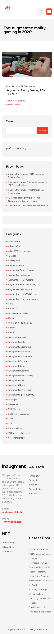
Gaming (12, 327)
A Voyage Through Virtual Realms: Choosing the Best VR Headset (24, 199)
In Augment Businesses (19, 351)
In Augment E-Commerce (20, 356)
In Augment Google (17, 366)
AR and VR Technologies (19, 251)
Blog (8, 86)
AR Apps (12, 255)
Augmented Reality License (21, 279)
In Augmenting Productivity (21, 394)
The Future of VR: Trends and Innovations (28, 205)
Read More (11, 104)
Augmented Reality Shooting (22, 284)
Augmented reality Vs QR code (23, 294)
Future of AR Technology (23, 86)
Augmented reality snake (20, 289)
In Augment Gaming (17, 361)
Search (10, 121)
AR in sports (14, 260)
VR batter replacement (19, 433)
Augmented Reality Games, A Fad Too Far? (26, 92)
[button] (49, 11)
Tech (10, 418)
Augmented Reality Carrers (21, 270)
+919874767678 (11, 522)
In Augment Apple (16, 342)
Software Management (19, 414)
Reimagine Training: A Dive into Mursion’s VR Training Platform (27, 184)
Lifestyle (12, 399)
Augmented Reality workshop (22, 299)
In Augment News (16, 385)
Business (12, 308)
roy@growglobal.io (12, 512)
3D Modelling (14, 241)
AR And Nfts (14, 246)
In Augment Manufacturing (20, 375)
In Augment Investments (20, 370)
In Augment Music (16, 380)
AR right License (16, 265)
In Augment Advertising (19, 337)
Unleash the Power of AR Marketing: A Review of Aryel (26, 176)
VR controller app (16, 437)
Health (11, 332)
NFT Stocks (14, 409)
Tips (10, 423)
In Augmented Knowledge (20, 390)
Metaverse (13, 404)
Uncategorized (15, 428)
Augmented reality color (19, 275)
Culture (11, 318)
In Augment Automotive (19, 347)
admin (9, 101)
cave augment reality (18, 313)
